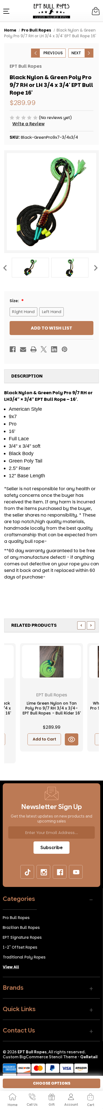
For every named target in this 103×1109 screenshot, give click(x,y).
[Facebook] (13, 349)
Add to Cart (44, 739)
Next (96, 267)
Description (27, 376)
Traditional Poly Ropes (24, 957)
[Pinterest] (65, 349)
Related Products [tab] (34, 625)
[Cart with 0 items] (95, 11)
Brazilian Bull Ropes (21, 927)
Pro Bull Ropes (16, 917)
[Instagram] (44, 872)
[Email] (23, 349)
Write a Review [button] (28, 124)
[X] (44, 349)
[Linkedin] (54, 349)
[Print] (33, 349)
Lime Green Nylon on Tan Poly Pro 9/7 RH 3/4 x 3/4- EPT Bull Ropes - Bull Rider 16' (52, 708)
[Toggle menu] (5, 10)
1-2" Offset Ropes (20, 947)
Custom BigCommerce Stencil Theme (40, 1056)
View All (11, 967)
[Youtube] (76, 872)
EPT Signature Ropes (22, 937)
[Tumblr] (27, 872)
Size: (15, 301)
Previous (5, 267)
